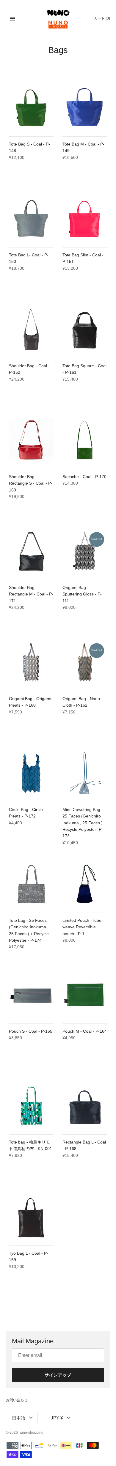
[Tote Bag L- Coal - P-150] (31, 219)
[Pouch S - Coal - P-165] (31, 995)
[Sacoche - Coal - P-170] (84, 440)
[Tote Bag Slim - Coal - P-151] (84, 219)
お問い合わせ (16, 1400)
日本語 (18, 1417)
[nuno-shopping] (58, 18)
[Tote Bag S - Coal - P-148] (31, 108)
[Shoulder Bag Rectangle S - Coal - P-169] (31, 440)
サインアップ (58, 1375)
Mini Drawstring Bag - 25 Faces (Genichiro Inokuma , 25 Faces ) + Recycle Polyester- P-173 (84, 823)
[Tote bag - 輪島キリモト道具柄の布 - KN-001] (31, 1106)
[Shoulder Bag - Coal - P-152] (31, 329)
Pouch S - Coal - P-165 (30, 1031)
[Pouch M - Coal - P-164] (84, 995)
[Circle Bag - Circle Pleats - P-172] (31, 773)
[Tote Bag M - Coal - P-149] (84, 108)
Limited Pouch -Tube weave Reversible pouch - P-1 (81, 927)
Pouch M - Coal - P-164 (84, 1031)
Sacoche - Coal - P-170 (84, 476)
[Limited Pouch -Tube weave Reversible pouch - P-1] (84, 884)
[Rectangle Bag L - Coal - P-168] (84, 1106)
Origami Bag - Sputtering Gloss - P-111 (82, 594)
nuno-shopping (31, 1432)
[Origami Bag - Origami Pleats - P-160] (31, 662)
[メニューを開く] (12, 18)
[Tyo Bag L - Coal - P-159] (31, 1217)
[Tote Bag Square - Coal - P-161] (84, 329)
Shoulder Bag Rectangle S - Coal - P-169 (30, 483)
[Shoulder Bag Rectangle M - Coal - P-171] (31, 551)
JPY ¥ (57, 1417)
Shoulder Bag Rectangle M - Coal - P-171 (31, 594)
